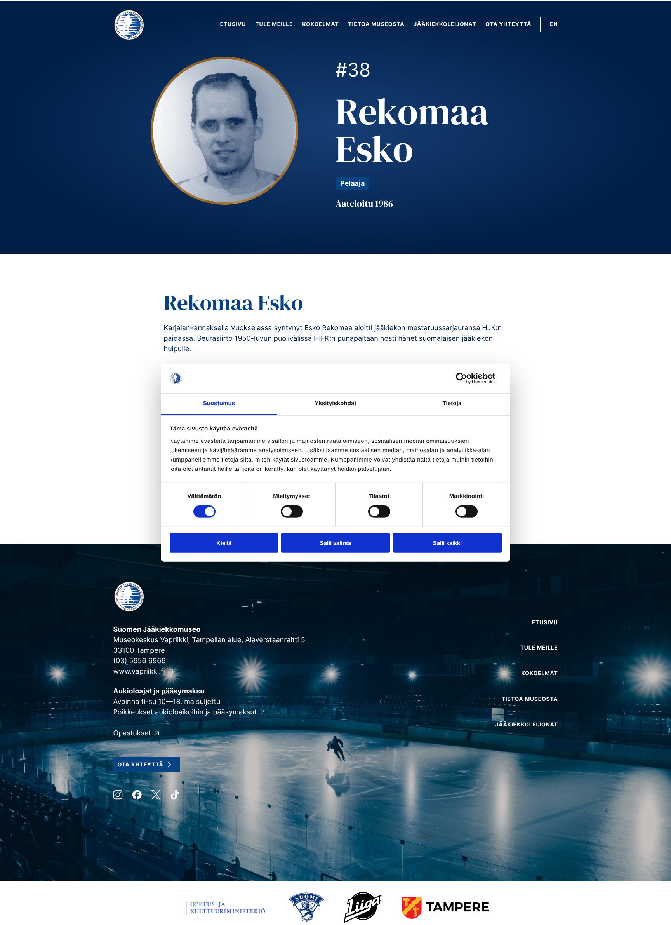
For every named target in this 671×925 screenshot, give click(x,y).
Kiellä (223, 542)
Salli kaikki (447, 542)
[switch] (292, 511)
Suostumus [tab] (219, 403)
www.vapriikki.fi (139, 671)
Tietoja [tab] (452, 403)
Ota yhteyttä (140, 764)
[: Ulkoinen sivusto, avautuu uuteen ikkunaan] (468, 378)
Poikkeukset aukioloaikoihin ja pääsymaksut (185, 712)
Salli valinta (335, 542)
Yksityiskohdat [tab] (335, 403)
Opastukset (132, 733)
